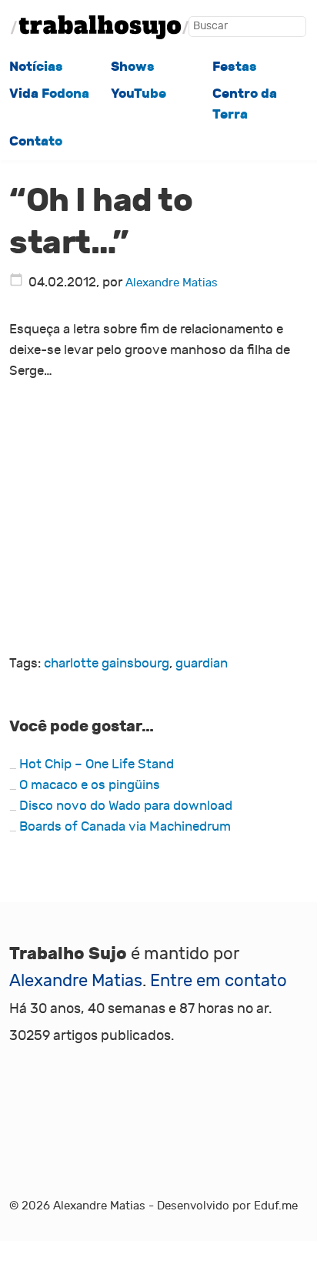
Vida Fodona (49, 93)
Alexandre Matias (171, 282)
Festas (234, 67)
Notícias (36, 67)
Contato (35, 141)
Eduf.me (276, 1205)
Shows (133, 67)
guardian (201, 663)
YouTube (138, 93)
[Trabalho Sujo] (100, 27)
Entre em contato (218, 981)
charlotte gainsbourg (106, 663)
